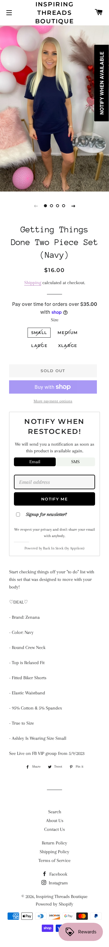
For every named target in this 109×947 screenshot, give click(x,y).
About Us (54, 820)
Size (54, 320)
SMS (75, 461)
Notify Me (54, 498)
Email (34, 461)
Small (39, 332)
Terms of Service (54, 860)
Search (54, 811)
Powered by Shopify (54, 904)
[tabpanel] (54, 108)
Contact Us (54, 829)
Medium (68, 332)
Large (39, 345)
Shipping (32, 282)
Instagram (58, 883)
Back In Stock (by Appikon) (63, 548)
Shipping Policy (54, 851)
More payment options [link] (53, 401)
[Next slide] (73, 205)
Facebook (57, 874)
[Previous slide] (35, 205)
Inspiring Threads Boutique (54, 13)
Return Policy (54, 843)
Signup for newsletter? (46, 514)
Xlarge (68, 345)
